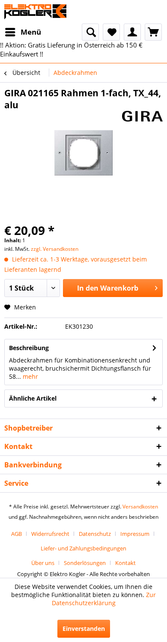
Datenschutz (95, 534)
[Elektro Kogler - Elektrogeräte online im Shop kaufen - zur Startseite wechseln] (35, 11)
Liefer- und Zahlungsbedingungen (83, 548)
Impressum (134, 534)
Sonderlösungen (85, 563)
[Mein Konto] (132, 32)
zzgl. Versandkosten (54, 249)
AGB (16, 534)
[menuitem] (22, 32)
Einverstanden (84, 628)
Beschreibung (29, 348)
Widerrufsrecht (50, 534)
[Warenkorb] (153, 32)
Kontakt (125, 563)
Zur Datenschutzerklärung (104, 599)
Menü (31, 32)
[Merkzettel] (111, 32)
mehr (29, 376)
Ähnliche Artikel (33, 398)
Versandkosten (140, 506)
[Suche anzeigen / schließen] (90, 32)
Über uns (42, 563)
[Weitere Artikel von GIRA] (142, 118)
